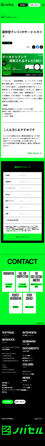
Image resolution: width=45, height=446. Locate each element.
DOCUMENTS (4, 15)
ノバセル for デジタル (8, 358)
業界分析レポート (27, 358)
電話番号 (8, 182)
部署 (7, 207)
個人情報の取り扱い (7, 387)
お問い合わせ (34, 5)
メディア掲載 (26, 387)
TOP (2, 14)
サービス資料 (26, 355)
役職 (7, 214)
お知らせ (25, 390)
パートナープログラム (8, 369)
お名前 (8, 175)
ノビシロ (4, 367)
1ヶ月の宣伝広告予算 (12, 220)
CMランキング (26, 371)
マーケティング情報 (28, 374)
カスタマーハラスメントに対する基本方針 (14, 390)
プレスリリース (26, 385)
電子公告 (4, 392)
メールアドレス (10, 188)
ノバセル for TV (6, 355)
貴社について (10, 201)
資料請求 (23, 5)
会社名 (8, 194)
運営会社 (4, 385)
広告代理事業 (6, 349)
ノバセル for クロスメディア (10, 360)
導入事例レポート (27, 360)
